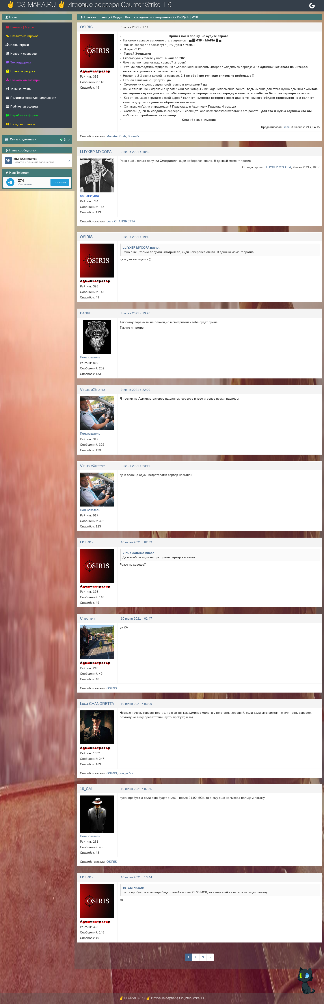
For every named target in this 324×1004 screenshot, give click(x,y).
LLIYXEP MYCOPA (96, 152)
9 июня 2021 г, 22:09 (135, 389)
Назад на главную (22, 124)
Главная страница (97, 17)
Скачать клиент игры (24, 80)
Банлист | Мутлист (23, 27)
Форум (118, 17)
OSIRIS (86, 27)
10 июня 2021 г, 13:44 (136, 877)
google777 (126, 773)
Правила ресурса (22, 71)
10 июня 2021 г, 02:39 (136, 542)
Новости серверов (23, 53)
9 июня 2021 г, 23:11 (135, 466)
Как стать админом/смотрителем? (149, 17)
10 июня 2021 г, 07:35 (136, 789)
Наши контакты (20, 89)
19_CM (86, 789)
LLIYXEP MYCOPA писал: (141, 247)
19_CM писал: (133, 888)
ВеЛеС (85, 313)
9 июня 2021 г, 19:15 (135, 237)
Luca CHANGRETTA (120, 221)
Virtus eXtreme (92, 389)
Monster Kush (116, 136)
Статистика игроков (23, 36)
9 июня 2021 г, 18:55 (135, 152)
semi (286, 127)
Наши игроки (19, 45)
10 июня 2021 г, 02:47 (136, 618)
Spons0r (133, 136)
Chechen (87, 618)
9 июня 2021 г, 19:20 (135, 313)
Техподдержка (20, 62)
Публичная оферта (23, 106)
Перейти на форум (23, 115)
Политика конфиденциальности (32, 97)
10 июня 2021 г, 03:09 (136, 704)
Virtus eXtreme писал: (139, 553)
